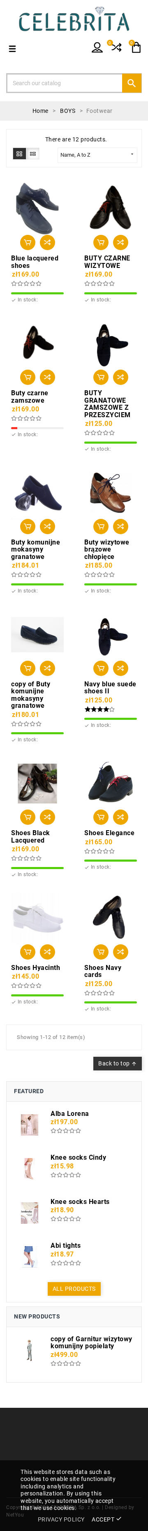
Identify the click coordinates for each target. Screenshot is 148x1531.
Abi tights (66, 1245)
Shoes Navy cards (102, 971)
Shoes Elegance (109, 833)
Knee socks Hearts (80, 1202)
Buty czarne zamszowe (30, 396)
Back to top (117, 1063)
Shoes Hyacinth (35, 968)
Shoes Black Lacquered (30, 836)
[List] (33, 153)
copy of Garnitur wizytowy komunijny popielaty (91, 1342)
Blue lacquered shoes (34, 262)
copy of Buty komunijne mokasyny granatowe (30, 695)
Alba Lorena (70, 1114)
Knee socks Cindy (78, 1157)
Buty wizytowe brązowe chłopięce (107, 550)
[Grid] (19, 153)
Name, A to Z (97, 154)
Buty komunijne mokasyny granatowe (35, 550)
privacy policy (61, 1519)
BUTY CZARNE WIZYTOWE (107, 262)
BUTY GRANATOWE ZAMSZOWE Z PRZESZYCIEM (107, 403)
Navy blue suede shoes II (110, 688)
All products (74, 1288)
